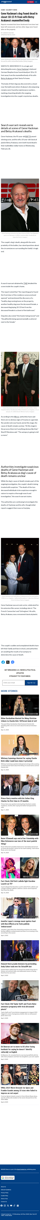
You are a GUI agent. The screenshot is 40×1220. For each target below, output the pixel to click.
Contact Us (4, 1201)
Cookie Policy (4, 1195)
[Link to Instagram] (5, 1206)
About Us (3, 1186)
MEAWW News (5, 1169)
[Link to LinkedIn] (18, 1206)
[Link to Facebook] (2, 1206)
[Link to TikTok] (14, 1206)
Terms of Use (4, 1198)
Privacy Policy (4, 1192)
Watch (31, 2)
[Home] (6, 2)
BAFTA (28, 136)
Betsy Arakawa (7, 78)
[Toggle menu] (37, 2)
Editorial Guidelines (6, 1189)
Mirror (16, 417)
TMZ (25, 283)
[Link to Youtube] (11, 1206)
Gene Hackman (23, 69)
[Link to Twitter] (8, 1206)
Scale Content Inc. (21, 1169)
